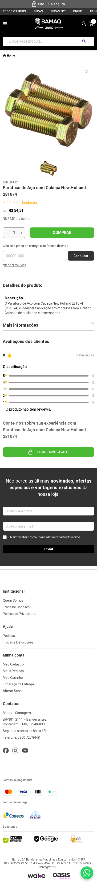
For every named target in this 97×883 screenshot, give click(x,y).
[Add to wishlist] (86, 71)
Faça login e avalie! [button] (53, 452)
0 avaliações (29, 202)
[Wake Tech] (36, 875)
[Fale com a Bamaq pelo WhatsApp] (87, 872)
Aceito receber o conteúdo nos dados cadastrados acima (44, 537)
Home (11, 55)
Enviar (48, 549)
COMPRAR (62, 232)
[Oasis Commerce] (61, 876)
